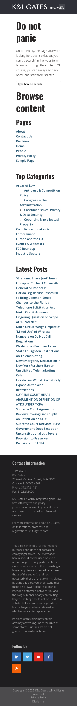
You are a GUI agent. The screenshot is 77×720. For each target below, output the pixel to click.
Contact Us (24, 136)
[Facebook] (48, 656)
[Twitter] (27, 656)
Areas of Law (25, 186)
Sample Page (25, 161)
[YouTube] (38, 656)
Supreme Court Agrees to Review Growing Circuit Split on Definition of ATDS (36, 414)
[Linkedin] (16, 656)
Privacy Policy (26, 156)
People (21, 151)
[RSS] (16, 668)
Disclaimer (23, 141)
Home (20, 146)
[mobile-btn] (62, 7)
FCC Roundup (25, 249)
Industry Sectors (28, 253)
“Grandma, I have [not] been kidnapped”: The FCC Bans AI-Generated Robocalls (37, 283)
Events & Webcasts (30, 244)
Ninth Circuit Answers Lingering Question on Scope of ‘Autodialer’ (37, 317)
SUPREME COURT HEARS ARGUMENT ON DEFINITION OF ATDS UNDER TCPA (38, 399)
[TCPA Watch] (38, 6)
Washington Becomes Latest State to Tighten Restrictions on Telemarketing (37, 351)
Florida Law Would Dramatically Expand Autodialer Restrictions (38, 385)
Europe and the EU (29, 239)
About (20, 131)
